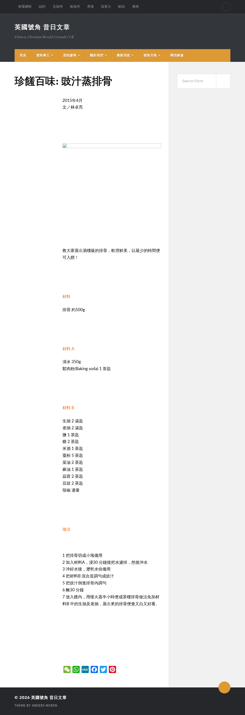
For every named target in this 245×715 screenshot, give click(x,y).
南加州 (75, 6)
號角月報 (150, 55)
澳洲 (135, 6)
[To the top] (224, 687)
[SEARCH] (223, 81)
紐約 (42, 6)
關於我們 (96, 55)
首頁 (23, 55)
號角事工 (43, 55)
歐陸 (121, 6)
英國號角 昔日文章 (42, 27)
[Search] (226, 6)
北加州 (58, 6)
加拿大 (106, 6)
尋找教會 (177, 55)
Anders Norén (44, 705)
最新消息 (123, 55)
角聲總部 (25, 6)
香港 (90, 6)
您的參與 (70, 55)
